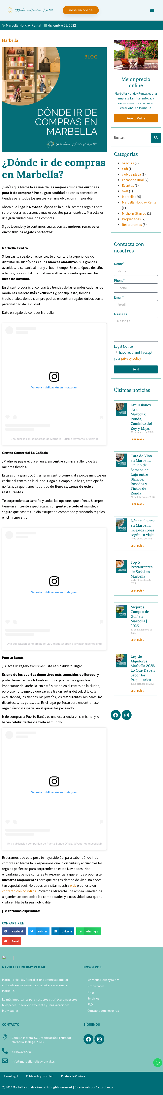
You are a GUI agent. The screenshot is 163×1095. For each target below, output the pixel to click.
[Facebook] (116, 715)
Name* (119, 263)
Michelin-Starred (134, 213)
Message (120, 314)
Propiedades (131, 219)
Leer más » (137, 439)
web (73, 885)
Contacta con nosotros (103, 1011)
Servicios (93, 998)
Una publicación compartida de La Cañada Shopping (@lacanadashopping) (54, 643)
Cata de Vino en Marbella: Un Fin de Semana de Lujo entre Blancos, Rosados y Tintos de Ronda (141, 474)
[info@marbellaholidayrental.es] (5, 1061)
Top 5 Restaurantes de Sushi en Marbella (141, 569)
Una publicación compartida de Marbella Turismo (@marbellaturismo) (54, 438)
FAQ (90, 1004)
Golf (125, 191)
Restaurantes (132, 224)
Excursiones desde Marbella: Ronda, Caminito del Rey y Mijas (141, 417)
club (125, 168)
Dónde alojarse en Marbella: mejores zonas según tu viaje (143, 527)
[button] (152, 10)
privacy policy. (131, 358)
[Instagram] (127, 715)
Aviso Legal (11, 1076)
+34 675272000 (22, 1052)
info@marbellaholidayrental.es (33, 1061)
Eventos (128, 185)
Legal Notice (123, 346)
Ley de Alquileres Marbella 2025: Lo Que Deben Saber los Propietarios (143, 668)
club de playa (131, 174)
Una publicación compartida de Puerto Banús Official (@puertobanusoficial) (54, 843)
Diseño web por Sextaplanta (94, 1087)
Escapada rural (133, 180)
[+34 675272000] (5, 1051)
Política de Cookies (73, 1076)
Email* (119, 297)
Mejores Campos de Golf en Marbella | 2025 (140, 616)
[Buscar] (156, 138)
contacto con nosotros (19, 891)
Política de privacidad (39, 1076)
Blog (90, 992)
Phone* (119, 280)
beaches (128, 163)
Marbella (10, 40)
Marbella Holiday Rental (139, 202)
